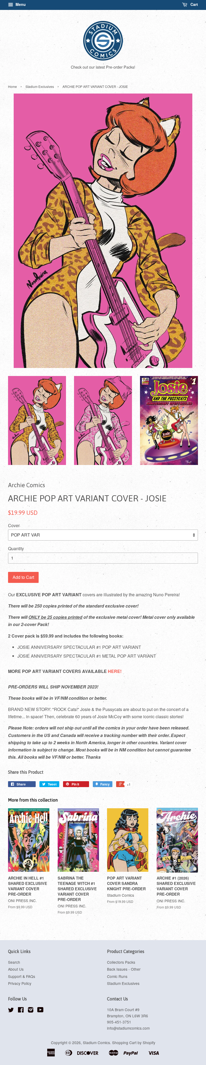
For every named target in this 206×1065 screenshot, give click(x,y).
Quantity (16, 548)
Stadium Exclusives (39, 86)
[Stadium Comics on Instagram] (31, 1010)
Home (12, 86)
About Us (16, 969)
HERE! (115, 671)
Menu (20, 4)
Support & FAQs (21, 976)
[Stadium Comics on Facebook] (21, 1010)
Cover (14, 525)
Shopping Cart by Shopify (133, 1042)
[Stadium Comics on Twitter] (11, 1010)
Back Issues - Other (124, 969)
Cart (193, 4)
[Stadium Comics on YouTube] (40, 1010)
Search (14, 962)
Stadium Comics (96, 1042)
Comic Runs (117, 976)
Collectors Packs (121, 962)
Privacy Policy (19, 983)
